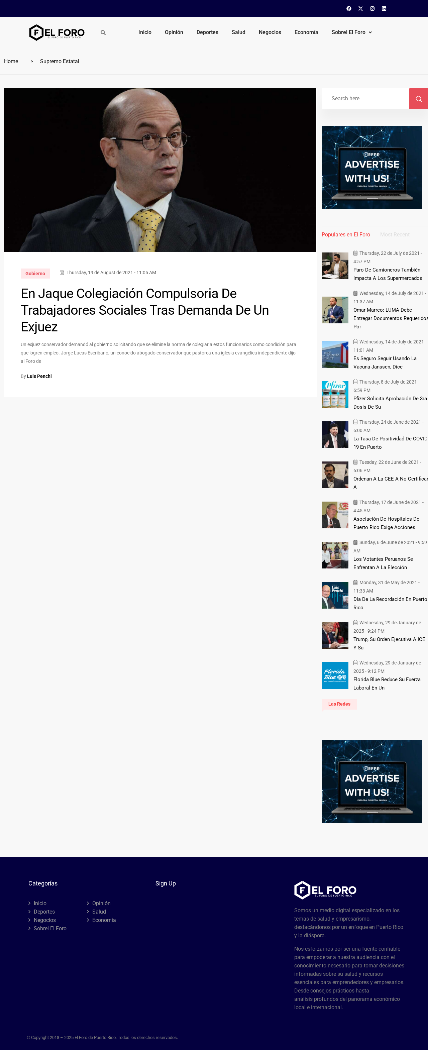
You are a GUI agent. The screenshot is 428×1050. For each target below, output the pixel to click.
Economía (306, 32)
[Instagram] (372, 8)
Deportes (207, 32)
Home (11, 61)
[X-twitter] (361, 8)
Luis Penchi (39, 376)
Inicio (144, 32)
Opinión (174, 32)
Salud (238, 32)
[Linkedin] (384, 8)
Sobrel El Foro (348, 32)
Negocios (270, 32)
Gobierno (35, 273)
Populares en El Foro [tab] (346, 234)
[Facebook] (349, 8)
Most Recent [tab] (395, 234)
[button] (352, 32)
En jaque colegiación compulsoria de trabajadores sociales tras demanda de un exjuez (145, 310)
